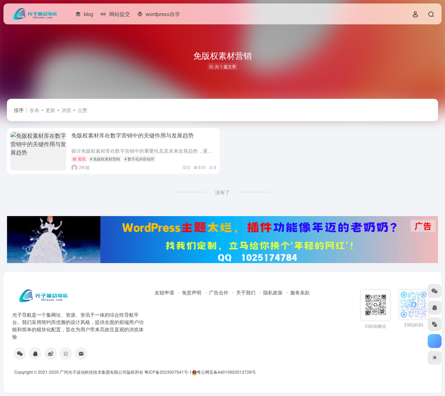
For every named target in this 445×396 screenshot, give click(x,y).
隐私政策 (273, 292)
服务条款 (300, 292)
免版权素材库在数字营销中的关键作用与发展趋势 (132, 135)
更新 (50, 109)
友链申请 (164, 292)
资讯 (82, 158)
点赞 (82, 109)
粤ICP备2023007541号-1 (168, 372)
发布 (34, 109)
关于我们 (246, 292)
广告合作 (218, 292)
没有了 (222, 192)
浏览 (66, 109)
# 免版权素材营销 (105, 158)
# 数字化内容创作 (139, 158)
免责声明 (191, 292)
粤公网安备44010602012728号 (226, 372)
